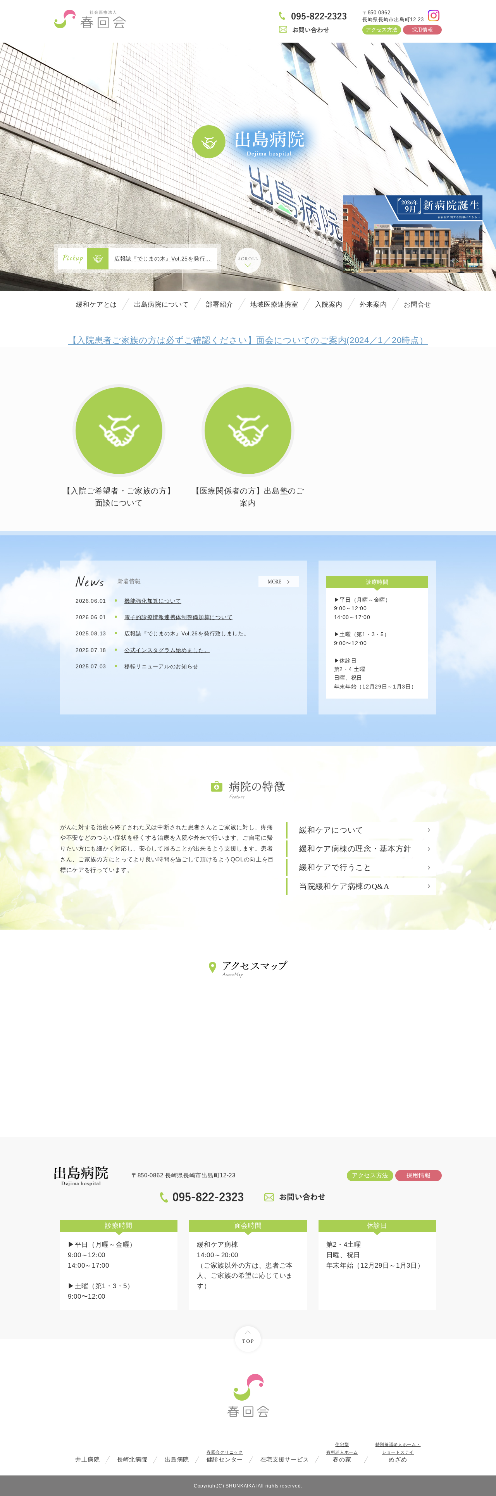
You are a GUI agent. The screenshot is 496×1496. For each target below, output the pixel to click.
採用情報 (422, 30)
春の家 (342, 1452)
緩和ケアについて (331, 830)
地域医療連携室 (274, 304)
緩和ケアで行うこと (335, 867)
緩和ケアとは (96, 304)
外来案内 (373, 304)
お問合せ (417, 304)
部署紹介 (219, 304)
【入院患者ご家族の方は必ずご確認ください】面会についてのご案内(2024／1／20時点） (248, 340)
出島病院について (161, 304)
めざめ (398, 1452)
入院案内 (329, 304)
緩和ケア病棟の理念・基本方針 (355, 849)
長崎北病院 (132, 1459)
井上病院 (87, 1459)
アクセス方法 (382, 30)
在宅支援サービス (284, 1459)
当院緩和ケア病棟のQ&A (344, 886)
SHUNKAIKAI (241, 1485)
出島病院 (177, 1459)
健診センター (225, 1456)
